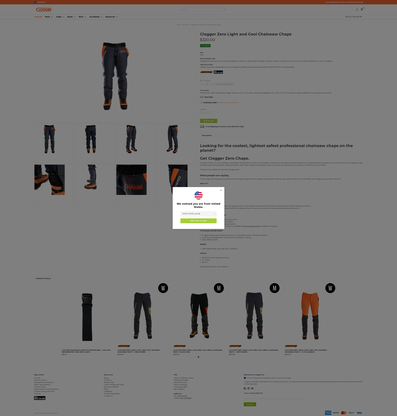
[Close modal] (221, 190)
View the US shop (198, 221)
